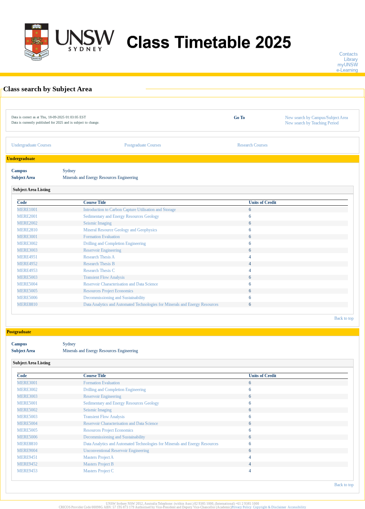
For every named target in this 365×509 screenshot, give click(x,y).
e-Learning (347, 70)
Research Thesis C (99, 270)
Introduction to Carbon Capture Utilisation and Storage (129, 209)
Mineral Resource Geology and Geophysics (120, 229)
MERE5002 (27, 409)
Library (351, 59)
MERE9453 (27, 470)
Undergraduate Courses (31, 145)
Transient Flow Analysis (104, 277)
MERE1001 (27, 209)
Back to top (344, 318)
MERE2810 (27, 229)
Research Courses (252, 145)
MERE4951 (27, 256)
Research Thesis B (99, 263)
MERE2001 (27, 216)
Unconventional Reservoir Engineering (116, 450)
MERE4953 (27, 270)
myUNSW (348, 64)
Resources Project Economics (108, 290)
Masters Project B (98, 464)
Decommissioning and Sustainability (114, 297)
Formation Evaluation (101, 236)
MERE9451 (27, 457)
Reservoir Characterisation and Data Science (120, 284)
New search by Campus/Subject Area (316, 117)
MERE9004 (27, 450)
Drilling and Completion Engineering (114, 243)
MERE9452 (27, 464)
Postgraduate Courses (142, 145)
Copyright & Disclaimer (269, 507)
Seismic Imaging (97, 223)
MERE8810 (27, 304)
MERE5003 (27, 277)
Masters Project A (98, 457)
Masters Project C (98, 470)
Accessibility (297, 507)
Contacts (348, 54)
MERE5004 (27, 284)
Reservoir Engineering (102, 250)
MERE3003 (27, 250)
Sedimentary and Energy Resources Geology (121, 216)
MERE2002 (27, 223)
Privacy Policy (242, 507)
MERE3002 (27, 243)
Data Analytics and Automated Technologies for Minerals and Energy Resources (151, 304)
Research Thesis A (99, 256)
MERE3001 (27, 236)
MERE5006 (27, 297)
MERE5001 (27, 403)
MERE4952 (27, 263)
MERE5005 (27, 290)
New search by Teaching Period (312, 122)
